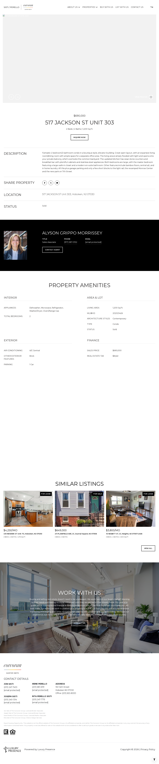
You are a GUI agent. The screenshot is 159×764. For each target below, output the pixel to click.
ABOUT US (72, 7)
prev (11, 97)
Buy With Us (106, 7)
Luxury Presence (46, 749)
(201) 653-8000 (69, 693)
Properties (88, 7)
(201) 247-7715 (38, 699)
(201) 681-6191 (38, 687)
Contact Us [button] (79, 623)
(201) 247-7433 (10, 687)
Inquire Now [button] (79, 137)
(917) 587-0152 (70, 242)
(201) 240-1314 (10, 699)
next (17, 97)
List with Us (122, 7)
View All (148, 548)
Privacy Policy (148, 749)
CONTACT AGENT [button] (52, 250)
